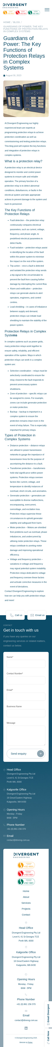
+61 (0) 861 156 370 (16, 829)
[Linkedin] (26, 1028)
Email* (10, 690)
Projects (26, 908)
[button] (46, 9)
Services (26, 903)
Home (7, 22)
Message (11, 723)
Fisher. (30, 1042)
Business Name (14, 706)
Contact (26, 914)
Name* (10, 657)
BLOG (16, 22)
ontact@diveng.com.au (19, 840)
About (26, 897)
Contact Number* (15, 674)
